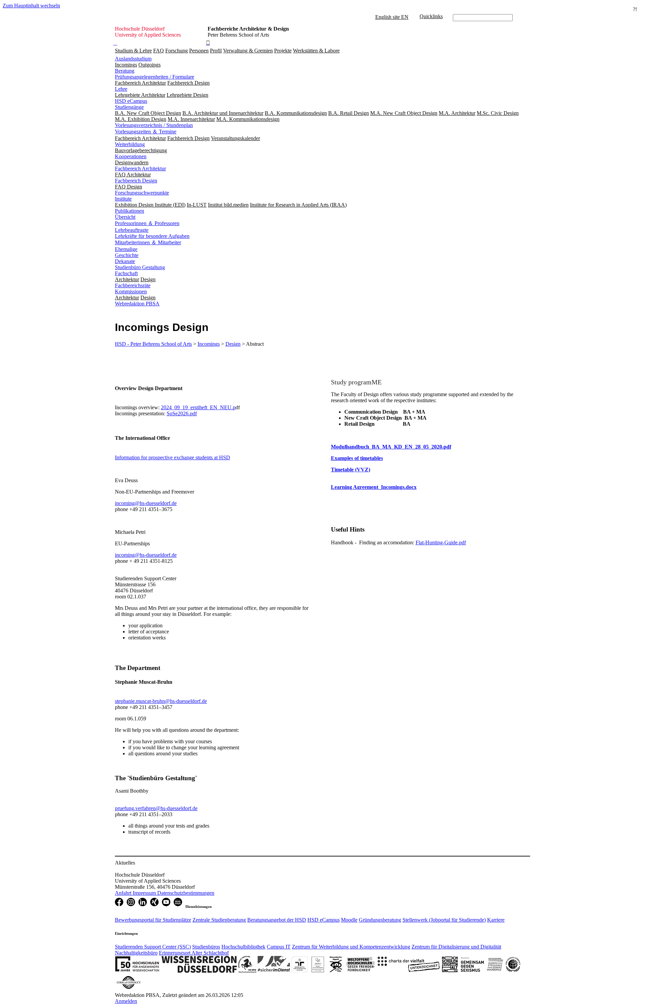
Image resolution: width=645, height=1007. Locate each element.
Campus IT (279, 947)
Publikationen (129, 211)
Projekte (283, 50)
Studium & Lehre (133, 50)
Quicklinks (431, 16)
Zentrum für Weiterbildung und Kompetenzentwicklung (351, 947)
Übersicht (125, 217)
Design (233, 344)
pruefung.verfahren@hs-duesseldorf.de (156, 808)
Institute (123, 199)
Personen (199, 50)
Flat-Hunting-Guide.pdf (441, 542)
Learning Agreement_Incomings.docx (374, 487)
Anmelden (126, 1001)
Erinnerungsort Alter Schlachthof (194, 953)
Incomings (209, 344)
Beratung (124, 71)
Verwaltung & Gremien (248, 50)
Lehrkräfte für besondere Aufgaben (152, 236)
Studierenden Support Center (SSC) (153, 947)
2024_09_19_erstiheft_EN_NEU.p (198, 407)
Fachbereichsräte (132, 285)
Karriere (496, 920)
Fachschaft (126, 273)
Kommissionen (131, 291)
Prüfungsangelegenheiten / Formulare (154, 77)
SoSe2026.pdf (182, 413)
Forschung (176, 50)
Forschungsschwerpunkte (142, 193)
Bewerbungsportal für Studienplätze (153, 920)
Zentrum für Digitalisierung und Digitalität (456, 947)
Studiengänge (129, 107)
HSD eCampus (131, 101)
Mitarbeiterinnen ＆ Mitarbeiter (148, 242)
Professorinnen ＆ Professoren (147, 223)
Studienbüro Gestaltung (140, 267)
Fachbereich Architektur (140, 168)
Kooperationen (130, 156)
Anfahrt (124, 893)
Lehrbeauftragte (131, 230)
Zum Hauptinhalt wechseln (31, 5)
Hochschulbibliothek (243, 947)
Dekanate (125, 261)
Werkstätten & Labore (316, 50)
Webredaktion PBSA (137, 303)
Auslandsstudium (133, 58)
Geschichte (126, 255)
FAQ (158, 50)
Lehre (121, 89)
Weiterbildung (130, 144)
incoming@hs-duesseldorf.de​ (146, 503)
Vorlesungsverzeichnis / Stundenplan (154, 125)
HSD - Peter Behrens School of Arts (153, 344)
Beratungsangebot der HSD (276, 920)
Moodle (349, 920)
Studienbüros (206, 947)
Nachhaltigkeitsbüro (136, 953)
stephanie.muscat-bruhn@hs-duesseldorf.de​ (161, 701)
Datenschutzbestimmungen (185, 893)
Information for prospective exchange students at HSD (172, 457)
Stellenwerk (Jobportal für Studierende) (444, 920)
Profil (216, 50)
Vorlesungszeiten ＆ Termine (145, 131)
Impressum (145, 893)
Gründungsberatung (380, 920)
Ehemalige (126, 249)
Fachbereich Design (136, 180)
